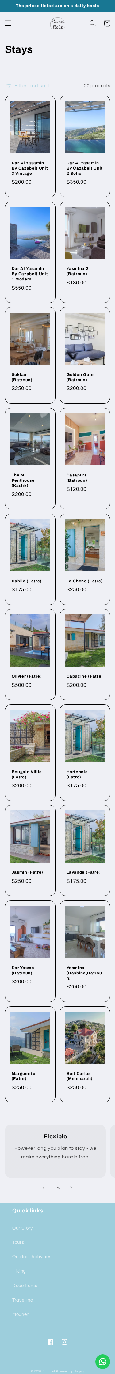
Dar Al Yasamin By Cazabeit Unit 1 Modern (30, 273)
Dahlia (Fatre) (27, 581)
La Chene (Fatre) (85, 581)
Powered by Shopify (70, 1371)
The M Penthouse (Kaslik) (23, 480)
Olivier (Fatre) (27, 676)
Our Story (22, 1228)
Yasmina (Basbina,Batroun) (84, 973)
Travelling (22, 1300)
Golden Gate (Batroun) (80, 377)
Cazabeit (49, 1371)
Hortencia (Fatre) (77, 774)
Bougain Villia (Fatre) (27, 774)
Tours (18, 1242)
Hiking (19, 1271)
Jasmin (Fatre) (27, 872)
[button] (8, 23)
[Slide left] (43, 1188)
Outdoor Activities (31, 1257)
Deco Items (24, 1285)
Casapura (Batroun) (77, 478)
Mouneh (20, 1314)
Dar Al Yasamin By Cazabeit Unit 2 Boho (85, 168)
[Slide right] (71, 1188)
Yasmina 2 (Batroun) (78, 271)
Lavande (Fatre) (84, 872)
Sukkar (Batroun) (22, 377)
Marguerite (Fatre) (24, 1076)
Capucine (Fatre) (85, 676)
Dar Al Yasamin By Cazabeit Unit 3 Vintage (30, 168)
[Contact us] (102, 1361)
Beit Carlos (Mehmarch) (80, 1076)
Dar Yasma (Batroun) (23, 970)
